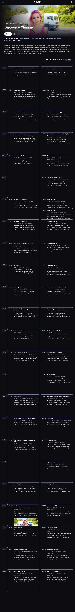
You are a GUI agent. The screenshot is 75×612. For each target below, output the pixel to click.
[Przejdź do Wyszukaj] (72, 2)
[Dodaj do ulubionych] (14, 34)
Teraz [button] (50, 59)
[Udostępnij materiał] (18, 34)
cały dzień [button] (68, 59)
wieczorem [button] (60, 59)
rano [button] (54, 59)
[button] (72, 64)
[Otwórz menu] (3, 2)
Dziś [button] (47, 59)
